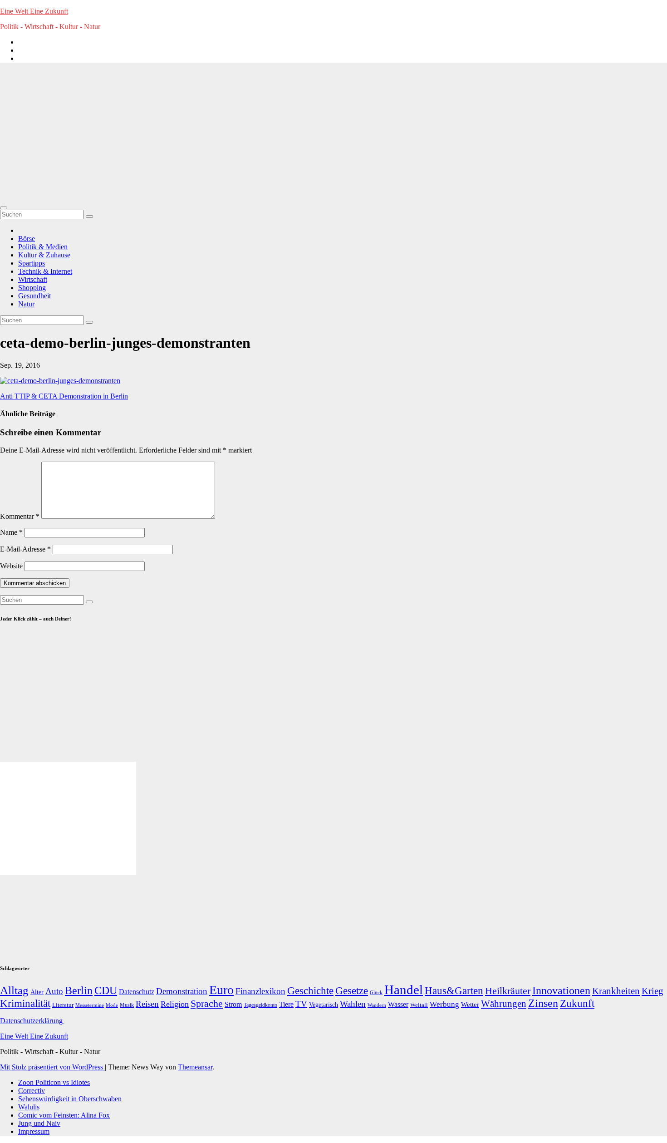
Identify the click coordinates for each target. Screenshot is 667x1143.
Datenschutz (136, 991)
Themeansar (195, 1067)
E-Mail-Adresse (25, 549)
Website (11, 566)
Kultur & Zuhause (44, 255)
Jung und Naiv (39, 1123)
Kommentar (19, 516)
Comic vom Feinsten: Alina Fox (64, 1115)
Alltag (14, 990)
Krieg (652, 990)
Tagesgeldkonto (260, 1005)
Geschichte (310, 990)
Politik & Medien (43, 247)
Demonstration (181, 991)
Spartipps (31, 263)
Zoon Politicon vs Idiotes (54, 1082)
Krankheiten (616, 990)
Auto (54, 991)
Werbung (444, 1004)
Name (11, 532)
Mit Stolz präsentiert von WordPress (52, 1067)
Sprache (207, 1003)
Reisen (147, 1004)
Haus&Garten (454, 990)
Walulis (28, 1107)
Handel (403, 989)
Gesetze (351, 990)
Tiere (286, 1004)
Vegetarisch (323, 1004)
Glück (376, 992)
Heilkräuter (507, 990)
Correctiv (31, 1090)
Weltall (419, 1005)
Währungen (503, 1003)
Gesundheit (34, 296)
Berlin (79, 990)
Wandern (377, 1005)
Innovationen (561, 990)
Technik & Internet (45, 271)
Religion (175, 1004)
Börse (26, 238)
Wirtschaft (32, 279)
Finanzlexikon (260, 991)
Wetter (470, 1004)
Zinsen (543, 1003)
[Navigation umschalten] (3, 208)
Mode (112, 1005)
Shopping (32, 287)
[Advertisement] (333, 133)
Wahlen (353, 1004)
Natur (26, 304)
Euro (221, 990)
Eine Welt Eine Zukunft (34, 11)
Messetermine (89, 1005)
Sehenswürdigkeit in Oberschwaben (70, 1099)
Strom (233, 1004)
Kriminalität (25, 1003)
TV (301, 1004)
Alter (37, 991)
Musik (127, 1005)
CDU (105, 990)
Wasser (398, 1004)
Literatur (63, 1005)
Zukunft (577, 1003)
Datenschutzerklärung (32, 1021)
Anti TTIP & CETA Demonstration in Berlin (64, 396)
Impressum (33, 1131)
